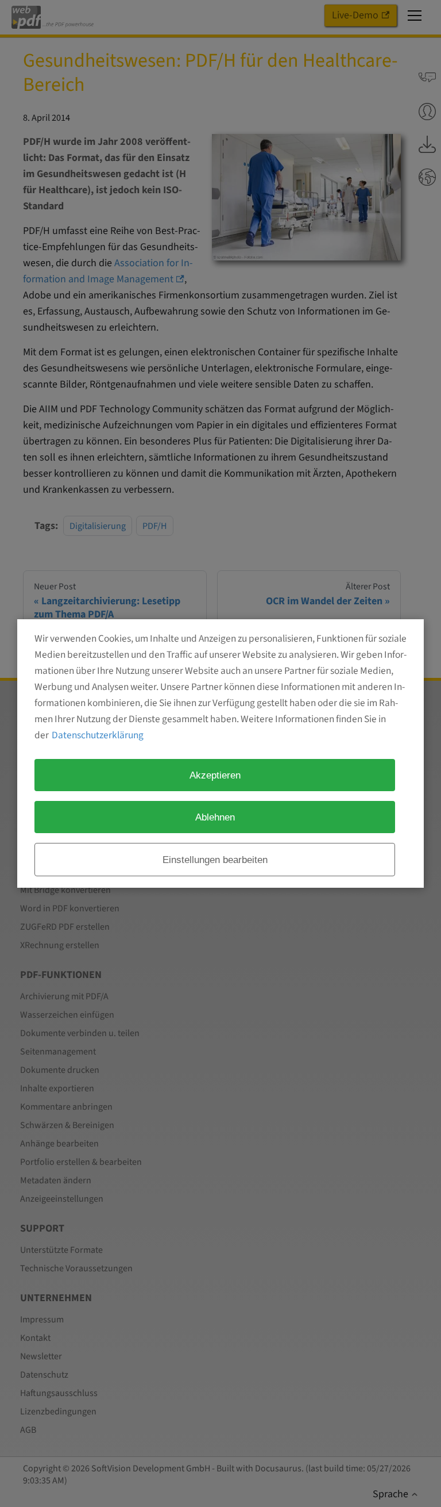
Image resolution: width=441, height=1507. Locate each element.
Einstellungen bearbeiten (215, 859)
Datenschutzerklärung (98, 735)
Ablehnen (215, 817)
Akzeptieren (215, 775)
